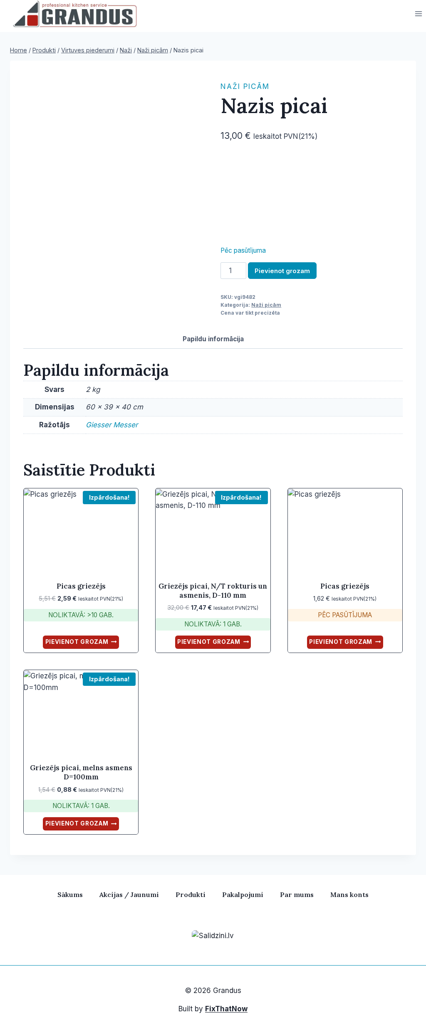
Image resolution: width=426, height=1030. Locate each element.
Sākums (70, 894)
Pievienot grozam (282, 271)
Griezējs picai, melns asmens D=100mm (81, 772)
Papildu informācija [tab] (213, 339)
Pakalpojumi (242, 894)
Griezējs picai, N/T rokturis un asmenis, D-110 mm (213, 591)
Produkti (191, 894)
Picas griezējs (81, 586)
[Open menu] (418, 13)
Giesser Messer (112, 425)
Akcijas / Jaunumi (129, 894)
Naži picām (245, 86)
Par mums (297, 894)
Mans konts (349, 894)
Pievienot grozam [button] (77, 641)
